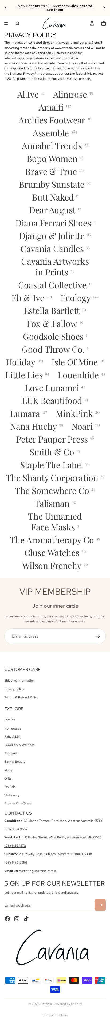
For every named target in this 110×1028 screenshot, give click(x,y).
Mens (8, 770)
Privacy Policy (14, 689)
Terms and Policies (55, 1015)
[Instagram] (17, 919)
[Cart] (103, 23)
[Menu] (6, 23)
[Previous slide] (6, 8)
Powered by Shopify (67, 1004)
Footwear (11, 753)
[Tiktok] (26, 919)
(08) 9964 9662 (16, 829)
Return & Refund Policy (21, 697)
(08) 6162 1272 (15, 846)
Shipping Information (19, 680)
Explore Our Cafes (17, 803)
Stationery (11, 795)
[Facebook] (7, 919)
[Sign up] (97, 636)
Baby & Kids (12, 737)
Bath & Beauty (14, 761)
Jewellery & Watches (19, 745)
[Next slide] (104, 8)
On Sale (10, 787)
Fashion (9, 720)
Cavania (46, 1004)
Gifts (7, 778)
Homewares (12, 728)
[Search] (17, 23)
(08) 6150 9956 (15, 862)
